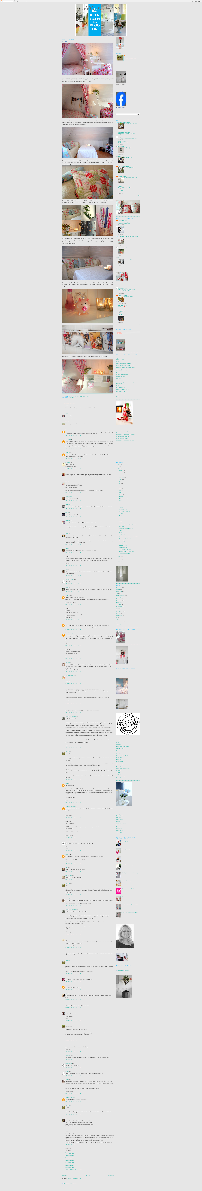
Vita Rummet (119, 832)
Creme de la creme (120, 748)
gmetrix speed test (121, 311)
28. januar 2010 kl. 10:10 (73, 1020)
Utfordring (118, 597)
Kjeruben (67, 854)
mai (120, 486)
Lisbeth (67, 1079)
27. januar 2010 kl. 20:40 (73, 645)
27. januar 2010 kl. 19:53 (73, 575)
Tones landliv (68, 504)
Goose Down (68, 1055)
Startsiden (88, 1175)
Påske (117, 608)
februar (121, 492)
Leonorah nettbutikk (120, 765)
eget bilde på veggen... (128, 157)
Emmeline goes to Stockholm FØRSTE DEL (125, 434)
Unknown (67, 452)
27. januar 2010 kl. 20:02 (73, 583)
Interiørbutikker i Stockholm (122, 436)
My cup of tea (122, 534)
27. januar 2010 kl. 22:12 (73, 779)
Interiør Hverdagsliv (120, 595)
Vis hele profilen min (130, 58)
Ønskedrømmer (119, 611)
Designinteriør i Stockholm (122, 438)
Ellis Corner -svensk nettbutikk (123, 752)
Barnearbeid (121, 526)
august (120, 479)
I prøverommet (119, 380)
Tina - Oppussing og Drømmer (72, 633)
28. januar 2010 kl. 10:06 (73, 1007)
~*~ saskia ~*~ (68, 1010)
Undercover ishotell (123, 547)
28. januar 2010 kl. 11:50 (73, 1059)
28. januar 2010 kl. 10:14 (73, 1040)
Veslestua (118, 774)
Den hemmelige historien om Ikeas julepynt (125, 367)
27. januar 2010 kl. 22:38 (73, 837)
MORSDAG (126, 316)
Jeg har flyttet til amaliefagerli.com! (128, 148)
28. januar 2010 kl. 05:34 (73, 957)
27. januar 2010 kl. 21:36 (73, 703)
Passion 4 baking (122, 141)
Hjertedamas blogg (69, 1097)
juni (120, 483)
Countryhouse (119, 814)
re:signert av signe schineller (124, 137)
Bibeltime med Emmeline (121, 360)
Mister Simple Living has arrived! (126, 528)
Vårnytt (120, 532)
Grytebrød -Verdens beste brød (127, 865)
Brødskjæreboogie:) (123, 498)
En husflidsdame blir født (121, 371)
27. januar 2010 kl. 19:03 (73, 458)
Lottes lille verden (122, 315)
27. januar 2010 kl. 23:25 (73, 934)
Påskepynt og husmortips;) (126, 881)
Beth (66, 481)
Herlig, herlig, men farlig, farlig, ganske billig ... (129, 524)
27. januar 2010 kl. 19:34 (73, 544)
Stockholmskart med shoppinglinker (124, 431)
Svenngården (121, 146)
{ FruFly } (120, 186)
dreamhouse (120, 258)
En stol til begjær (122, 541)
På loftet (64, 41)
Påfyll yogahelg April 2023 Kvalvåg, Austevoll (127, 138)
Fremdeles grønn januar (129, 167)
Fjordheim (67, 662)
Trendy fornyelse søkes (125, 849)
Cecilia (67, 512)
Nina (66, 783)
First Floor (118, 817)
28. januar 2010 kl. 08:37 (73, 989)
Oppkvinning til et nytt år (124, 553)
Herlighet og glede (123, 509)
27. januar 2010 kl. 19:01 (73, 435)
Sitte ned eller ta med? (121, 391)
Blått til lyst (68, 898)
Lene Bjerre (118, 826)
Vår (117, 619)
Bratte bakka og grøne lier (124, 122)
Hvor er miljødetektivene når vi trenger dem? (128, 536)
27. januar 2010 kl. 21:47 (73, 748)
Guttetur (121, 505)
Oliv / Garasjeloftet (69, 579)
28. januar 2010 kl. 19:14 (73, 1128)
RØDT (120, 522)
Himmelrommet (119, 761)
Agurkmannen (119, 358)
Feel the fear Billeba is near (122, 372)
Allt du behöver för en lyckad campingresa (126, 133)
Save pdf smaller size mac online (124, 187)
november (121, 472)
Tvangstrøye (121, 517)
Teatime (122, 896)
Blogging (118, 613)
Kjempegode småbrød (128, 296)
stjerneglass (67, 462)
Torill (66, 867)
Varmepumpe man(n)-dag (124, 511)
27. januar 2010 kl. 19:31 (73, 530)
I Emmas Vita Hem (122, 220)
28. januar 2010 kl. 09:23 (73, 999)
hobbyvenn (67, 977)
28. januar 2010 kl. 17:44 (73, 1115)
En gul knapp (119, 754)
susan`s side (68, 623)
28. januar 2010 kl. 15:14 (73, 1075)
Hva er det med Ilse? (120, 376)
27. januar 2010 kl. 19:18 (73, 500)
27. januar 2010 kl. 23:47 (73, 947)
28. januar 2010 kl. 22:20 (73, 1144)
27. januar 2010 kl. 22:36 (73, 817)
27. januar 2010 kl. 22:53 (73, 850)
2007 (119, 561)
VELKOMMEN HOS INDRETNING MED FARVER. (128, 237)
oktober (121, 475)
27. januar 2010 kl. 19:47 (73, 566)
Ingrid (66, 421)
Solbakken (118, 604)
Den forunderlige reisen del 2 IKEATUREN (125, 365)
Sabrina (67, 1071)
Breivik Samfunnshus (70, 806)
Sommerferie (119, 606)
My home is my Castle (70, 675)
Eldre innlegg (111, 1175)
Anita (66, 569)
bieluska (67, 985)
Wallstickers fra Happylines (122, 776)
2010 (119, 468)
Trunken (118, 772)
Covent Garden (119, 815)
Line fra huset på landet (70, 687)
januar (120, 494)
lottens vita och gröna (123, 248)
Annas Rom (118, 741)
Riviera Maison (119, 830)
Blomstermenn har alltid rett (125, 538)
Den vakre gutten (120, 369)
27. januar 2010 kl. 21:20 (73, 672)
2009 (119, 556)
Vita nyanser (121, 226)
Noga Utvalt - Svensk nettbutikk (123, 768)
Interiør (71, 397)
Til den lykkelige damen (121, 395)
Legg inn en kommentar (67, 1173)
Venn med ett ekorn (122, 192)
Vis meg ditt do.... (123, 543)
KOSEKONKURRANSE (125, 857)
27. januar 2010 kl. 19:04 (73, 468)
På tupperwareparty (120, 387)
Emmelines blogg (101, 8)
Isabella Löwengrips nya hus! (130, 259)
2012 (119, 464)
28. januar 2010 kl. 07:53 (73, 981)
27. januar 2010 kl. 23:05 (73, 871)
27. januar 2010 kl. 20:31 (73, 629)
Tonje (66, 548)
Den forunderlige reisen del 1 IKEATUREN (125, 363)
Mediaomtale (119, 615)
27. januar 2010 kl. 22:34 (73, 802)
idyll (66, 993)
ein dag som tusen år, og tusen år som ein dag (130, 124)
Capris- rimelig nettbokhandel (122, 746)
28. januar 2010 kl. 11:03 (73, 1051)
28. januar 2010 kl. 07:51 (73, 973)
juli (120, 481)
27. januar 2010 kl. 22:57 (73, 863)
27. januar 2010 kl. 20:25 (73, 604)
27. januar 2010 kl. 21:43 (73, 712)
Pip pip (120, 515)
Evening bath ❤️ (121, 306)
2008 (119, 559)
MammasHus (68, 439)
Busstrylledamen (120, 361)
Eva (66, 472)
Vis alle (139, 195)
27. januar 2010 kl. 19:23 (73, 508)
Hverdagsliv (119, 587)
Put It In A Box (121, 310)
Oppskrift (118, 623)
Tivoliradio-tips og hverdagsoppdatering (129, 912)
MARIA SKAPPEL (122, 305)
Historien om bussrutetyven (122, 374)
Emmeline (67, 751)
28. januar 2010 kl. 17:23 (73, 1101)
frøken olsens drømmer (70, 937)
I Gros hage (118, 763)
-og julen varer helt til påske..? (125, 549)
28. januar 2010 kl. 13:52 (73, 1067)
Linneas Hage (119, 766)
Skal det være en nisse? (121, 393)
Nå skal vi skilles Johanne (122, 383)
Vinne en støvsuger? (124, 841)
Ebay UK (118, 750)
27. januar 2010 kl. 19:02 (73, 449)
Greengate (118, 602)
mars (120, 490)
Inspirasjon (118, 598)
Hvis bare (118, 378)
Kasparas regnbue (122, 176)
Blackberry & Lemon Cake (123, 142)
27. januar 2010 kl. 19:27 (73, 517)
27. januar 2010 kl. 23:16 (73, 906)
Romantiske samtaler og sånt (122, 389)
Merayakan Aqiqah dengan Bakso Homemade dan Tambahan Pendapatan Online (128, 222)
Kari (66, 429)
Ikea (117, 617)
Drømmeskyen (68, 1063)
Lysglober (121, 513)
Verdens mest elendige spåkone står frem (129, 904)
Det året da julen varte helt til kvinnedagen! (129, 873)
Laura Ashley (119, 825)
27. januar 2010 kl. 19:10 (73, 478)
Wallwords (118, 778)
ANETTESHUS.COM (70, 841)
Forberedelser (119, 600)
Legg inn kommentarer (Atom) (74, 1178)
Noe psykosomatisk (123, 503)
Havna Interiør (119, 819)
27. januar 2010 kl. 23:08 (73, 879)
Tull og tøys (118, 624)
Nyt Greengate (127, 239)
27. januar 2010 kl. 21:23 (73, 683)
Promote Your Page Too (120, 107)
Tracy (66, 413)
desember (121, 470)
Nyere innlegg (65, 1175)
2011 (119, 466)
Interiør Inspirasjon (120, 610)
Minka (66, 587)
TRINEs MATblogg (122, 288)
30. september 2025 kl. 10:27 (74, 1169)
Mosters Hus (119, 828)
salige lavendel (68, 875)
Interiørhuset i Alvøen (121, 823)
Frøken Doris (119, 757)
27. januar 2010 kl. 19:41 (73, 552)
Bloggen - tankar (127, 228)
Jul (117, 593)
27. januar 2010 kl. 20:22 (73, 591)
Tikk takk (121, 500)
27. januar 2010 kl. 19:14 (73, 492)
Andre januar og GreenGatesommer (126, 551)
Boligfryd (118, 744)
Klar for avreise (119, 432)
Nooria (66, 533)
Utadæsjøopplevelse (120, 396)
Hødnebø (118, 821)
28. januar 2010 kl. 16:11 (73, 1093)
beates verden (121, 156)
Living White (121, 191)
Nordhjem (118, 770)
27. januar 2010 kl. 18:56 (73, 410)
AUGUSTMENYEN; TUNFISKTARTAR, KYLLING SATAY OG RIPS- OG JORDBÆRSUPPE (126, 291)
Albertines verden (120, 812)
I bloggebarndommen (123, 519)
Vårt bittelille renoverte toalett (130, 177)
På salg (120, 530)
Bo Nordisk (118, 742)
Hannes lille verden (122, 295)
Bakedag (121, 496)
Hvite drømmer (119, 621)
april (120, 488)
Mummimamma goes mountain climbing (125, 382)
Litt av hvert (119, 591)
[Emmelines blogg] (121, 106)
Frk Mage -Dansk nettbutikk (122, 755)
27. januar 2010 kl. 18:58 (73, 418)
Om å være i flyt (119, 385)
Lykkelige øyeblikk (123, 545)
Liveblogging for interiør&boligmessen (128, 888)
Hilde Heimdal (68, 496)
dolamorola (67, 520)
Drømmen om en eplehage (71, 716)
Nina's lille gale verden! (123, 166)
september (121, 477)
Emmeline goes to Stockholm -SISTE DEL (125, 440)
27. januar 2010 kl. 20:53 (73, 658)
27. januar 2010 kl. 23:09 (73, 894)
